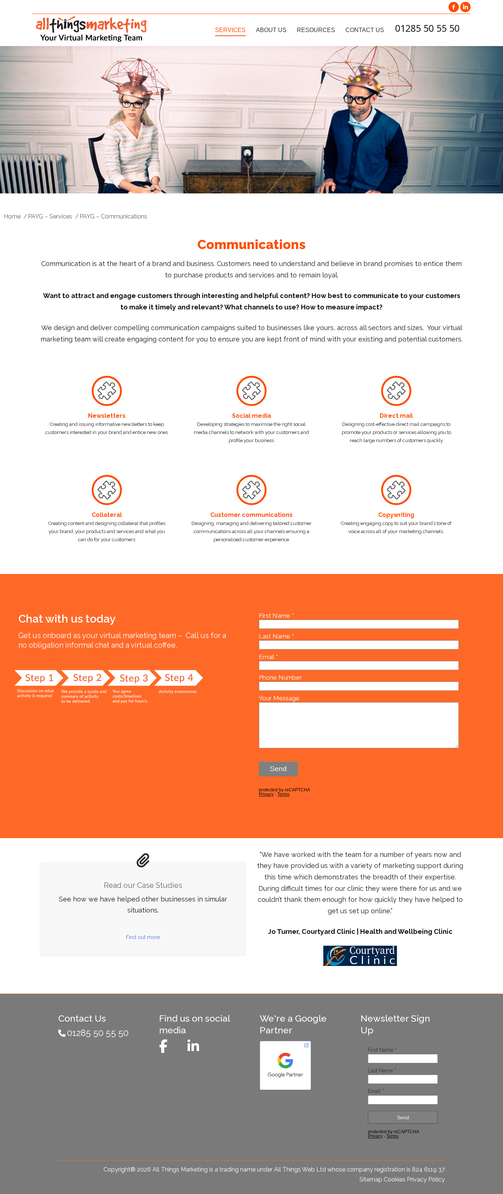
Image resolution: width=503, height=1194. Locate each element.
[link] (454, 7)
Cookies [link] (394, 1179)
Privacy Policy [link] (426, 1179)
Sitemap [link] (370, 1179)
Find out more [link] (143, 937)
